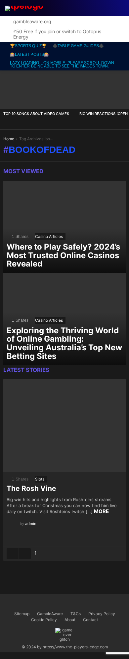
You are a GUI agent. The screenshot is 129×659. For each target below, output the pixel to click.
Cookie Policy (44, 619)
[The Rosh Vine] (64, 425)
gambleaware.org (32, 21)
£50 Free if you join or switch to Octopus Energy (57, 34)
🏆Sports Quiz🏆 (28, 46)
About (69, 619)
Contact (90, 619)
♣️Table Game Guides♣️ (78, 46)
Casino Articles (49, 236)
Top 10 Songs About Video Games (36, 113)
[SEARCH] (89, 8)
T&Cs (75, 613)
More (101, 511)
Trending (79, 8)
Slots (39, 479)
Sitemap (21, 613)
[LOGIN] (120, 8)
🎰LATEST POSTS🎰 (29, 54)
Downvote (25, 553)
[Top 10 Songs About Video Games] (38, 89)
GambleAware (50, 613)
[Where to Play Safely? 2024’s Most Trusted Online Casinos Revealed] (64, 227)
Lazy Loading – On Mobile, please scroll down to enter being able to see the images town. (62, 64)
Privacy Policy (101, 613)
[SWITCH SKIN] (104, 8)
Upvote (13, 553)
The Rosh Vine (31, 488)
